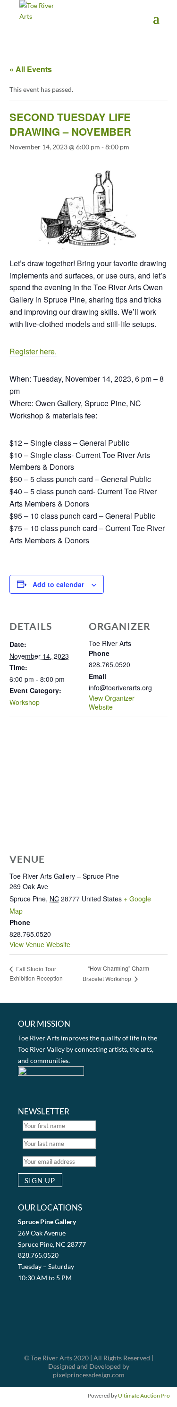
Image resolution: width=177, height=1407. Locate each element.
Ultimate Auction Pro (144, 1395)
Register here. (33, 351)
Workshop (24, 702)
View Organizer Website (112, 702)
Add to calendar (58, 584)
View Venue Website (39, 944)
